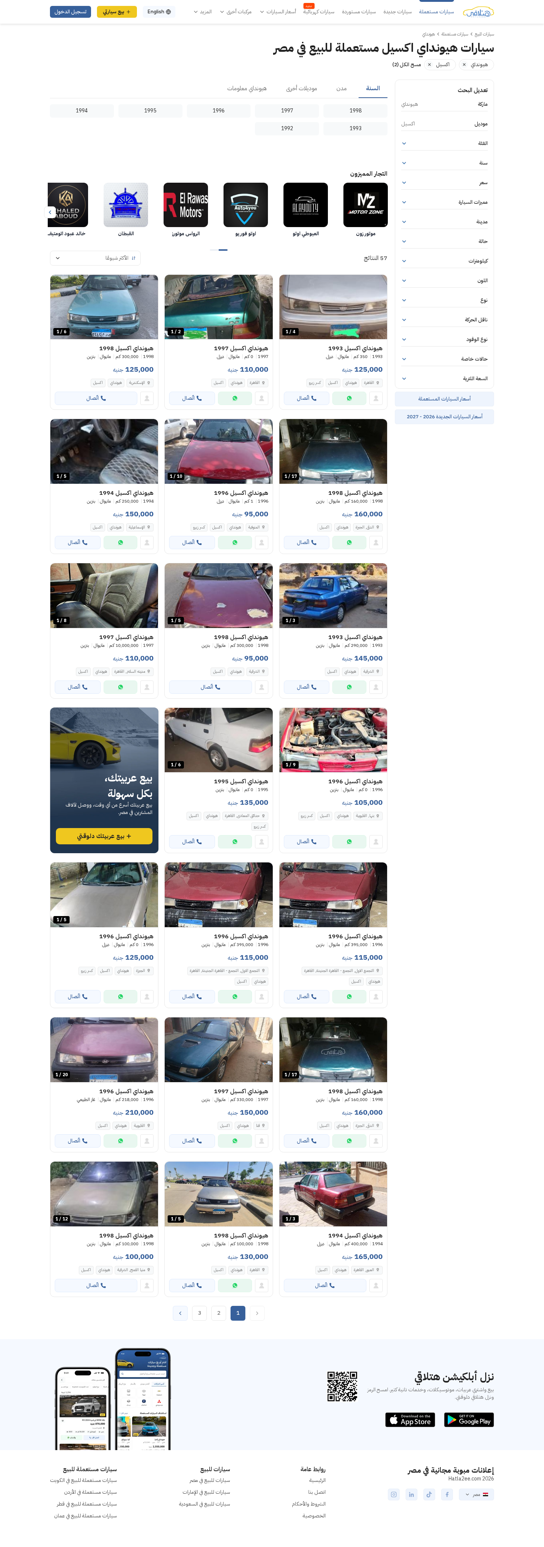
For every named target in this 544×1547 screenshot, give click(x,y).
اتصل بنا (317, 1492)
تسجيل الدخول (70, 12)
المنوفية (254, 527)
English (155, 12)
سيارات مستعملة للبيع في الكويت (83, 1480)
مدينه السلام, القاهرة (129, 671)
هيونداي (351, 382)
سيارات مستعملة (436, 12)
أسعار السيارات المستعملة (444, 399)
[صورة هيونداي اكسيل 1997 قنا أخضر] (218, 1049)
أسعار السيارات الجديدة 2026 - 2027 (445, 416)
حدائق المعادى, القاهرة (242, 816)
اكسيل (333, 382)
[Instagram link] (394, 1494)
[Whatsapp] (349, 398)
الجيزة (140, 970)
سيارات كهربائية (319, 12)
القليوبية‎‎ (139, 1125)
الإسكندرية (137, 382)
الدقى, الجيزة (365, 527)
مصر (476, 1494)
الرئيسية (317, 1480)
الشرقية (368, 671)
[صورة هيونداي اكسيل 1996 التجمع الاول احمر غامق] (333, 894)
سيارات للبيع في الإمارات (206, 1492)
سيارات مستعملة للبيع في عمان (85, 1516)
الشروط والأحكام (309, 1504)
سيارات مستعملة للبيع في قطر (87, 1504)
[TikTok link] (429, 1494)
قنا (258, 1125)
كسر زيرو (315, 382)
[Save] (288, 284)
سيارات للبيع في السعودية (204, 1504)
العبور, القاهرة (364, 1270)
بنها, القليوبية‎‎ (365, 816)
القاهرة (369, 382)
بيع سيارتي (113, 12)
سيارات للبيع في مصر (210, 1480)
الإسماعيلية (137, 527)
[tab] (373, 89)
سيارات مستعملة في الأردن (90, 1492)
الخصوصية (314, 1516)
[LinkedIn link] (411, 1494)
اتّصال (303, 398)
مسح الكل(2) (406, 64)
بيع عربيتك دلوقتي (100, 836)
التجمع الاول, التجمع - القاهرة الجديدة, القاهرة (339, 970)
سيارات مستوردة (359, 12)
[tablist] (218, 89)
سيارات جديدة (397, 12)
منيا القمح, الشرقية (131, 1270)
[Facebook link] (447, 1494)
